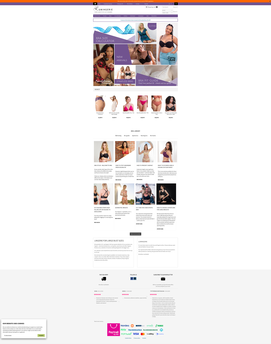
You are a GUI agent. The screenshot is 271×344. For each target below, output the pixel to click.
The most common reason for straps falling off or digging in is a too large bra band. (103, 217)
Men (99, 3)
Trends (104, 16)
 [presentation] (175, 103)
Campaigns (140, 16)
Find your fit (120, 4)
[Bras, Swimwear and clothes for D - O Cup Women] (95, 3)
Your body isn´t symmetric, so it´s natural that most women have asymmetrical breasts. (123, 213)
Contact (137, 4)
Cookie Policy (128, 338)
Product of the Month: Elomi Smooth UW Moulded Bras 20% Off (135, 20)
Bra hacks (153, 135)
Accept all (41, 335)
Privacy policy (137, 338)
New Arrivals (97, 16)
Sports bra (135, 135)
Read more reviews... (99, 321)
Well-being (118, 135)
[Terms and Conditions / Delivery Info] (103, 279)
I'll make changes (7, 335)
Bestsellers (154, 16)
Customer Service (108, 4)
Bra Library (129, 3)
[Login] (169, 4)
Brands (146, 4)
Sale (147, 16)
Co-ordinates (117, 16)
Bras (110, 16)
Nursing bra (144, 135)
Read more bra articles (135, 234)
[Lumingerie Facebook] (131, 278)
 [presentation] (96, 103)
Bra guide (127, 135)
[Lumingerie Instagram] (135, 278)
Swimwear (132, 16)
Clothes (125, 16)
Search (175, 11)
